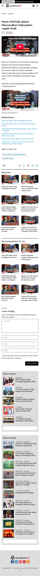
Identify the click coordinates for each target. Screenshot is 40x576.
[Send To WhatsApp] (36, 165)
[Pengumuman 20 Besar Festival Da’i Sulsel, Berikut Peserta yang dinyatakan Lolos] (8, 524)
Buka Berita (9, 32)
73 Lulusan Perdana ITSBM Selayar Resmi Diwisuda (24, 390)
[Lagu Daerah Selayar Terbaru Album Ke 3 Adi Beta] (8, 484)
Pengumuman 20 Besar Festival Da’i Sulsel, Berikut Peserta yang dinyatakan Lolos (24, 523)
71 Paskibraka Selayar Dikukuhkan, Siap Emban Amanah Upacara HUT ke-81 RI (25, 420)
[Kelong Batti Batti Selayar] (8, 494)
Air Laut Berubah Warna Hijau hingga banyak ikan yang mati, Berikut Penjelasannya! (26, 464)
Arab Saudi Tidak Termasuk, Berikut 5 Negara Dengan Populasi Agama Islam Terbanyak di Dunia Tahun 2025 (25, 474)
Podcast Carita (8, 158)
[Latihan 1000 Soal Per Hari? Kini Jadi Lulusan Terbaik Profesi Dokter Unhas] (30, 220)
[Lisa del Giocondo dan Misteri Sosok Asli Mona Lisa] (8, 514)
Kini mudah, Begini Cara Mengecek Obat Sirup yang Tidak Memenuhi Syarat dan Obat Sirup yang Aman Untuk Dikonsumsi (25, 503)
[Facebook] (12, 562)
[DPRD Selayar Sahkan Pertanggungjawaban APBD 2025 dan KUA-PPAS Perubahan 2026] (8, 381)
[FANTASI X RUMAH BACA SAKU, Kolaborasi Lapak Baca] (8, 445)
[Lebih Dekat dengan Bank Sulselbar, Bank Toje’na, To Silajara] (10, 200)
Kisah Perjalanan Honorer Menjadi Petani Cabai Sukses (18, 125)
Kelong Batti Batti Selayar (24, 493)
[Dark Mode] (33, 6)
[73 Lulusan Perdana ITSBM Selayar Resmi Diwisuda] (8, 391)
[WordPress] (16, 562)
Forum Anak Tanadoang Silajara (14, 155)
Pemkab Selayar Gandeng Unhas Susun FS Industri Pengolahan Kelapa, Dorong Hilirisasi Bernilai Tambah (25, 400)
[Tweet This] (24, 165)
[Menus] (3, 6)
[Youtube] (24, 562)
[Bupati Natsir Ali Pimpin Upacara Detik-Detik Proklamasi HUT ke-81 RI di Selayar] (8, 411)
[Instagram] (20, 562)
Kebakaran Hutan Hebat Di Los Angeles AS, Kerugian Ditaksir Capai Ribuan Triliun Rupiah (25, 533)
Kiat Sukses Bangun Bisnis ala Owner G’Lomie (18, 139)
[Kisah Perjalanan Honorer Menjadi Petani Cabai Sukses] (30, 179)
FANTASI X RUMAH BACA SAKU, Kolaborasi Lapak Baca (26, 445)
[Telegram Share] (32, 165)
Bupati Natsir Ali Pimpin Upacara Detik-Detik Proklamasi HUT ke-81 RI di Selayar (24, 410)
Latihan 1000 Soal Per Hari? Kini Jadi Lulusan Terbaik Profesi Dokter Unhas (17, 143)
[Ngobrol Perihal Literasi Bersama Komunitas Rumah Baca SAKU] (30, 200)
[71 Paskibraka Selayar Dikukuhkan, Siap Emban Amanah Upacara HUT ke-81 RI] (8, 420)
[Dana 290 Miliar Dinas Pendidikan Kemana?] (10, 179)
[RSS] (28, 562)
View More (19, 428)
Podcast (4, 18)
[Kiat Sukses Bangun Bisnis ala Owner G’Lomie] (10, 220)
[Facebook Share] (19, 165)
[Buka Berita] (14, 6)
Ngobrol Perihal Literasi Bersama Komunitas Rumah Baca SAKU (17, 135)
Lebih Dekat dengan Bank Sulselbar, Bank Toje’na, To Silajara (19, 130)
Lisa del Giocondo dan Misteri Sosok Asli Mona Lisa (25, 513)
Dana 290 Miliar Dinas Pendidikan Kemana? (17, 121)
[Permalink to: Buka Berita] (3, 33)
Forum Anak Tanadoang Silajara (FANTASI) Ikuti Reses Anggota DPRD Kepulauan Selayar (25, 454)
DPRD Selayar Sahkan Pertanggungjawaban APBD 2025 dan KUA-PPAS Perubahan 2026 (25, 380)
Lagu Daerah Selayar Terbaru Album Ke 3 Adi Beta (26, 484)
